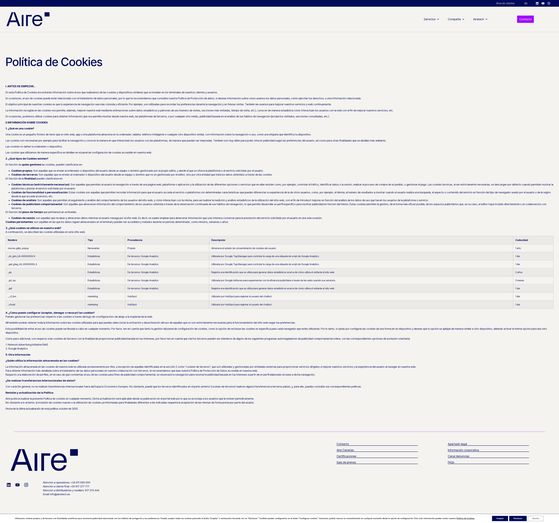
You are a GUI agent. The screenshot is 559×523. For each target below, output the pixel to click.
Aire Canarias (345, 450)
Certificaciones (346, 456)
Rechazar (518, 518)
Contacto (343, 444)
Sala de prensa (346, 462)
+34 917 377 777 (79, 486)
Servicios (430, 19)
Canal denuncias (458, 456)
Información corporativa (463, 450)
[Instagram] (549, 3)
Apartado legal (457, 444)
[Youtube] (543, 3)
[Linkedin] (537, 3)
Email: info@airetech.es (56, 494)
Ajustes (535, 518)
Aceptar (500, 518)
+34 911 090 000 (80, 482)
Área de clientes (505, 3)
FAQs (451, 462)
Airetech (478, 19)
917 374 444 (92, 490)
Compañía (454, 19)
